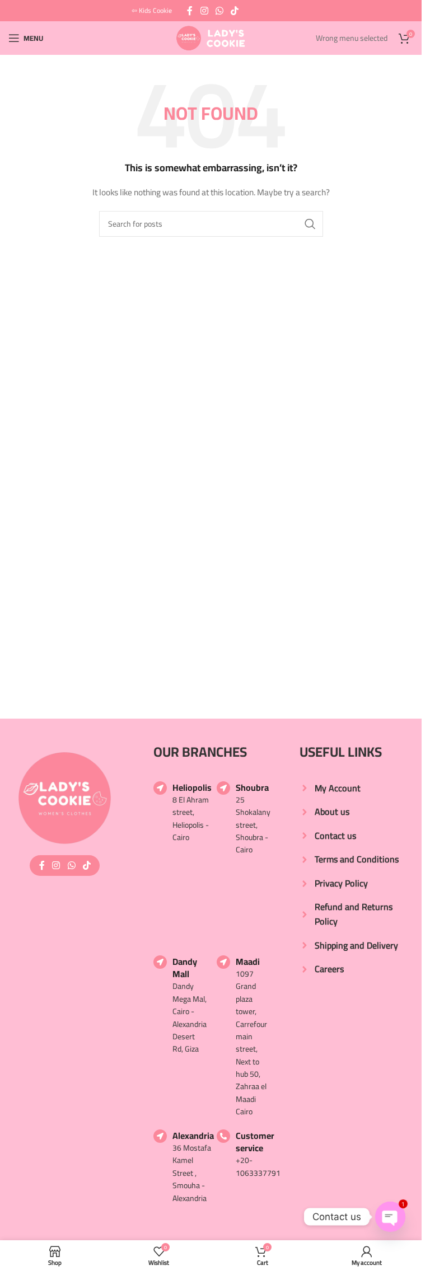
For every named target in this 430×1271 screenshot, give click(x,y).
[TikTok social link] (234, 10)
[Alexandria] (160, 1136)
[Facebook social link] (190, 10)
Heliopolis (192, 787)
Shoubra (252, 787)
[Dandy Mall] (160, 962)
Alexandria (193, 1135)
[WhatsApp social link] (219, 10)
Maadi (248, 961)
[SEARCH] (310, 224)
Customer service (255, 1141)
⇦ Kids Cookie (152, 10)
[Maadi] (223, 962)
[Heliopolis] (160, 788)
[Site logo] (210, 37)
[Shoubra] (223, 788)
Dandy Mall (184, 967)
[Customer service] (223, 1136)
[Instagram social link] (204, 10)
